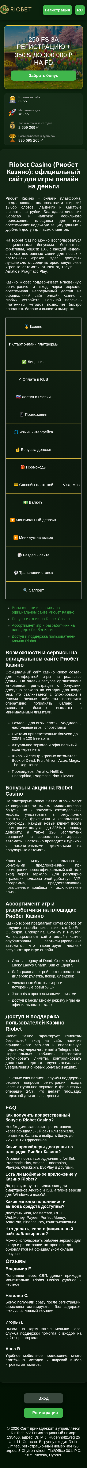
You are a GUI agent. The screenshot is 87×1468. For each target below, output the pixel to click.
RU (80, 10)
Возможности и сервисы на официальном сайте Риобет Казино (43, 610)
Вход (43, 1398)
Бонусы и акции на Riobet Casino (41, 619)
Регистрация (57, 10)
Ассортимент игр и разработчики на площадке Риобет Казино (43, 627)
